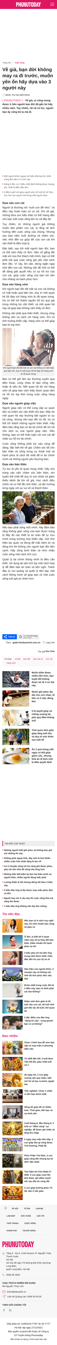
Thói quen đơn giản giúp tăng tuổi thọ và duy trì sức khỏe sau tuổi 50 (43, 735)
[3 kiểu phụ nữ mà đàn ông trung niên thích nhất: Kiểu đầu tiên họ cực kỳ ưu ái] (12, 958)
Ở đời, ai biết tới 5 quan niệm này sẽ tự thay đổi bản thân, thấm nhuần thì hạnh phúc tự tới (39, 941)
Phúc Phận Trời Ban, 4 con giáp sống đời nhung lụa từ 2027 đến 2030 (38, 1158)
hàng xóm (11, 663)
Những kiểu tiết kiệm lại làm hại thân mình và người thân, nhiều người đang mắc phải (27, 876)
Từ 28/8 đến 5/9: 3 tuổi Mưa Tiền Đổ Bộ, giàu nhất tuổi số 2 (38, 1061)
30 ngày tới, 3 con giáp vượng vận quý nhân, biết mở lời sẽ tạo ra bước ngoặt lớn (39, 1079)
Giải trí (40, 1216)
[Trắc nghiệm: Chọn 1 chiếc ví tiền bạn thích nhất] (12, 1096)
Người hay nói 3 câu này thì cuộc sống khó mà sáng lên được (28, 900)
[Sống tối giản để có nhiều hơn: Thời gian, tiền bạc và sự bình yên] (12, 1112)
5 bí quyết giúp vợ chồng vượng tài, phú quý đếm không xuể (43, 716)
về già (17, 659)
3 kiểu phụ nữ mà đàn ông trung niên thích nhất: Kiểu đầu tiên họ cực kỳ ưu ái (38, 956)
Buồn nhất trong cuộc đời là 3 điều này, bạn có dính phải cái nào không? (39, 988)
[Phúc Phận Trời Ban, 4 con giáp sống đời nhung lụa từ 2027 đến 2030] (12, 1161)
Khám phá (12, 1231)
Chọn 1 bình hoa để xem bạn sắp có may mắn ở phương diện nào (39, 1045)
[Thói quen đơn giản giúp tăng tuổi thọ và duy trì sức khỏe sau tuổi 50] (15, 737)
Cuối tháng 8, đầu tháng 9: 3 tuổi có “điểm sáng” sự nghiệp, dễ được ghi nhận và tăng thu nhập (39, 1128)
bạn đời (26, 659)
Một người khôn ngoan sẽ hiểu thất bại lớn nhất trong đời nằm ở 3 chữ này (27, 178)
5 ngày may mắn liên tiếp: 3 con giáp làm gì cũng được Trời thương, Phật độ (38, 1142)
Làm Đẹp (11, 1216)
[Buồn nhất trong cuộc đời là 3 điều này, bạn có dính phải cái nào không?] (12, 990)
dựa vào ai (38, 659)
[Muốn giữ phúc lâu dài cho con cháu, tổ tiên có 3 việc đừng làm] (15, 698)
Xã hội (15, 1208)
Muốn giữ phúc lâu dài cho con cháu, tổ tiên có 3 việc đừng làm (43, 696)
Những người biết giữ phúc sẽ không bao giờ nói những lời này (28, 852)
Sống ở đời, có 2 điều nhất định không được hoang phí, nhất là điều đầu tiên (29, 186)
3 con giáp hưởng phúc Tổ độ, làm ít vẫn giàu (38, 1189)
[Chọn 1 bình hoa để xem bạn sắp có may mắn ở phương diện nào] (12, 1048)
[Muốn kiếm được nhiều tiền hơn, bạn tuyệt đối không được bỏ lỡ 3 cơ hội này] (15, 679)
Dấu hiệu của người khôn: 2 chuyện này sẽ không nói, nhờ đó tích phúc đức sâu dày (39, 974)
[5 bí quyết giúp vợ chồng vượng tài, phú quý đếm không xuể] (15, 718)
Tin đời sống (29, 1231)
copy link (50, 642)
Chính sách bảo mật (37, 1339)
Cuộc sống (20, 63)
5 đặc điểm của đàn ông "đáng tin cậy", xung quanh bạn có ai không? (38, 1020)
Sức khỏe (26, 1216)
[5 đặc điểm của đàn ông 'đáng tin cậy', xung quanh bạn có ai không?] (12, 1023)
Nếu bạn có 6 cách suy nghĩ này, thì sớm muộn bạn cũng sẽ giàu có (39, 923)
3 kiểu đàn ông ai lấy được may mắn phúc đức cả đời (28, 892)
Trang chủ (6, 63)
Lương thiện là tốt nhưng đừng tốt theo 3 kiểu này (28, 884)
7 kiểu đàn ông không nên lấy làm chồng (25, 906)
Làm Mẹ (39, 1208)
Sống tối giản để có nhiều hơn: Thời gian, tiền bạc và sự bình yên (38, 1110)
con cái (49, 659)
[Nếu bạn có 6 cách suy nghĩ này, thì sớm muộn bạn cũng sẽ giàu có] (12, 926)
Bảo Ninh (50, 651)
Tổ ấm (27, 1208)
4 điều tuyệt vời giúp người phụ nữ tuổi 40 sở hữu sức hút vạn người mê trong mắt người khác (28, 194)
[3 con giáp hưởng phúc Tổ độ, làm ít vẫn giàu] (12, 1193)
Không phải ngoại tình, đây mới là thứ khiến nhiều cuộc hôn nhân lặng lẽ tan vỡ (27, 860)
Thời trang (13, 1223)
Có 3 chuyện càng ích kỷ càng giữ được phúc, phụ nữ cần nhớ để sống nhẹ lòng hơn (28, 868)
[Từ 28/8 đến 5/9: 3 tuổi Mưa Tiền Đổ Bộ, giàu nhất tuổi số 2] (12, 1064)
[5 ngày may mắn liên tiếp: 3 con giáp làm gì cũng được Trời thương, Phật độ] (12, 1144)
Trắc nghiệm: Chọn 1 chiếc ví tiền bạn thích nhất (38, 1092)
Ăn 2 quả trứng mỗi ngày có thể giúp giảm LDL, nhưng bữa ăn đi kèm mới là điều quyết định (43, 756)
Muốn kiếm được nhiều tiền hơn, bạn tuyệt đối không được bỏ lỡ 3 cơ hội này (43, 679)
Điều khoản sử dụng (19, 1339)
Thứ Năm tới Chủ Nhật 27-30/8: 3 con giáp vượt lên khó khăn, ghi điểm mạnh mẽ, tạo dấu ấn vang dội (38, 1176)
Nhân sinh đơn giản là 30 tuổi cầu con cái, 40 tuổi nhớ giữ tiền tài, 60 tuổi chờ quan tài (39, 1006)
